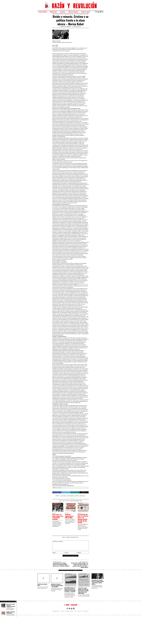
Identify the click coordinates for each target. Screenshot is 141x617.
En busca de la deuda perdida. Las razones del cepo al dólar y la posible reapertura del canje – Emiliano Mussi (83, 590)
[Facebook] (95, 12)
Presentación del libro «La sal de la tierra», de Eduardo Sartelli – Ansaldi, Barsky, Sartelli (83, 518)
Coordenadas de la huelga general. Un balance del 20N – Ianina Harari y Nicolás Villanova (97, 582)
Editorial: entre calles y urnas (42, 584)
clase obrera (63, 495)
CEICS (75, 611)
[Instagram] (101, 12)
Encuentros (62, 12)
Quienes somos (56, 611)
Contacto (62, 611)
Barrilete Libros (69, 611)
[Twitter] (97, 12)
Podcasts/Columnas (73, 12)
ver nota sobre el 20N (82, 284)
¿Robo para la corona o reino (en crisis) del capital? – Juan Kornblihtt (57, 585)
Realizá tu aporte (85, 12)
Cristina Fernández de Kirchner (73, 495)
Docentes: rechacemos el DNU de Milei (69, 516)
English (79, 611)
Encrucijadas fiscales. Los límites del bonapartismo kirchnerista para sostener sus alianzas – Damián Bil (70, 589)
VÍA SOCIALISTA (85, 611)
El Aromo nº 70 (77, 26)
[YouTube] (99, 12)
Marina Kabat (82, 495)
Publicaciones (53, 12)
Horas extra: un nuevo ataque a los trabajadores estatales (57, 516)
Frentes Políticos (42, 12)
